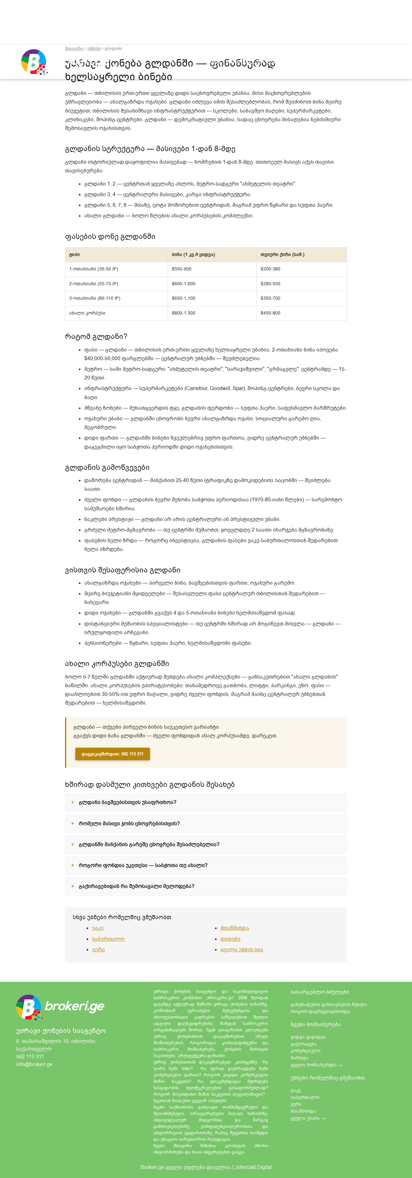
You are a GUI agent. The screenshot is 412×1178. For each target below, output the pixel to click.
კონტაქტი (280, 62)
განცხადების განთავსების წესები (329, 1004)
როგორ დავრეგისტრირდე (320, 1012)
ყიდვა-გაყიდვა (308, 1037)
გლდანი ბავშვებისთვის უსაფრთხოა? (127, 802)
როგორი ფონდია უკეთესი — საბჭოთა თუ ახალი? (143, 865)
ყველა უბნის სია (241, 949)
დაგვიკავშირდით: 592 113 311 (113, 754)
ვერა (98, 949)
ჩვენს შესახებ (244, 62)
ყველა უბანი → (308, 1118)
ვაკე (98, 928)
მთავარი (210, 62)
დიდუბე (230, 939)
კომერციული (306, 1051)
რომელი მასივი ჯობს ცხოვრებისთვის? (129, 823)
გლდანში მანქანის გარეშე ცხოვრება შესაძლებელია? (149, 844)
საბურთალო (108, 939)
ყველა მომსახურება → (316, 1065)
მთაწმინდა (234, 928)
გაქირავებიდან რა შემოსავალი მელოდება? (136, 886)
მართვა (299, 1058)
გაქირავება (304, 1044)
